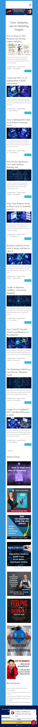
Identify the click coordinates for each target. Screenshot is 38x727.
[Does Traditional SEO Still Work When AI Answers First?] (19, 133)
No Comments (16, 69)
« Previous (9, 450)
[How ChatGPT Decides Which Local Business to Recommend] (19, 342)
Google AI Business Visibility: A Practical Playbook (16, 290)
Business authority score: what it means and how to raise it (18, 248)
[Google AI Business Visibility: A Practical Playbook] (19, 300)
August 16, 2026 (21, 398)
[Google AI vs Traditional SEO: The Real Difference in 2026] (19, 422)
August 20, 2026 (21, 67)
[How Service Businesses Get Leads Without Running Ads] (19, 175)
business (9, 69)
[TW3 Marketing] (19, 9)
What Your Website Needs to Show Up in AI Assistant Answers (19, 206)
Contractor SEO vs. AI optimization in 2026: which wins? (17, 81)
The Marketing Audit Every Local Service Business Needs (19, 372)
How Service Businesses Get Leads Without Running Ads (17, 164)
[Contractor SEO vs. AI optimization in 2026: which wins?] (19, 91)
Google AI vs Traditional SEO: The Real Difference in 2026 (18, 412)
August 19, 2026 (21, 234)
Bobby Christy (12, 67)
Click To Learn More (19, 568)
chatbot (9, 360)
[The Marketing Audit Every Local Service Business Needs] (19, 382)
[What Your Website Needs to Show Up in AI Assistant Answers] (19, 217)
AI (7, 110)
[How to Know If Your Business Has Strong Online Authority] (19, 49)
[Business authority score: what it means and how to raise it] (19, 259)
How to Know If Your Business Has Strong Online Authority (16, 39)
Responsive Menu (30, 5)
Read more (28, 71)
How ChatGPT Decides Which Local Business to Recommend (18, 332)
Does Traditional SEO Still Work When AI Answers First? (18, 122)
